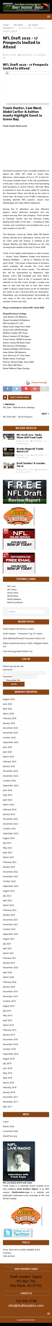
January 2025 (9, 766)
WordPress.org (10, 1136)
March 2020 (8, 977)
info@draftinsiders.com (26, 1305)
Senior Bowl (12, 593)
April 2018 (7, 1077)
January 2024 (9, 814)
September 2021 (10, 934)
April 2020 (7, 972)
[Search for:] (26, 611)
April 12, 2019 (24, 441)
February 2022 (9, 910)
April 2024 (7, 799)
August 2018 (9, 1058)
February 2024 (9, 809)
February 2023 (9, 862)
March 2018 (8, 1082)
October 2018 (9, 1049)
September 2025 (10, 742)
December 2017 (10, 1097)
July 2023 (7, 843)
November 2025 (10, 732)
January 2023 (9, 866)
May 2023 (7, 847)
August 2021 (9, 938)
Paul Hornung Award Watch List (17, 651)
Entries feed (8, 1126)
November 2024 (10, 775)
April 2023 (7, 852)
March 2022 (8, 905)
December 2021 (10, 919)
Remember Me (13, 680)
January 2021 (9, 962)
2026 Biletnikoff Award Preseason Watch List (24, 638)
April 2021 (7, 948)
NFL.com (11, 586)
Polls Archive (9, 1256)
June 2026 (7, 704)
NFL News (18, 25)
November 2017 (10, 1101)
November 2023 (10, 823)
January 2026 (9, 723)
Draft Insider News (19, 397)
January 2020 (9, 986)
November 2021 (10, 924)
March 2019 (8, 1025)
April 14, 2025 (10, 55)
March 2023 (8, 857)
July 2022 (7, 895)
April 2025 (7, 751)
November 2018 (10, 1044)
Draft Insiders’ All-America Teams (18, 628)
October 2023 (9, 828)
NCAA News (12, 596)
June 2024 (7, 790)
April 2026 (7, 708)
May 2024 (7, 795)
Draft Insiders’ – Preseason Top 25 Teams (22, 633)
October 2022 (9, 881)
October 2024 (9, 780)
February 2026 (9, 718)
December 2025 (10, 728)
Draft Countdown (15, 602)
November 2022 (10, 876)
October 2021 (9, 929)
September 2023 (10, 833)
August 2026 (9, 699)
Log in (6, 1121)
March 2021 (8, 953)
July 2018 (7, 1063)
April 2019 (7, 1020)
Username (7, 669)
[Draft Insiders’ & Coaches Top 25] (8, 465)
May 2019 (7, 1015)
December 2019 (10, 991)
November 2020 (10, 967)
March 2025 (8, 756)
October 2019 (9, 1001)
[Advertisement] (26, 148)
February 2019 (9, 1030)
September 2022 (10, 886)
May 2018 (7, 1073)
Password (7, 676)
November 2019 (10, 996)
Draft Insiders (26, 55)
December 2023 (10, 819)
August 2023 (9, 838)
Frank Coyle (8, 1186)
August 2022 (9, 890)
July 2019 (7, 1010)
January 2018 (9, 1092)
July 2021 (7, 943)
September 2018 (10, 1054)
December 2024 (10, 771)
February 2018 (9, 1087)
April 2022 (7, 900)
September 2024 (10, 785)
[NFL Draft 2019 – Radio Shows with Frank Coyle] (8, 437)
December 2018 (10, 1039)
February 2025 (9, 761)
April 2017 (7, 1106)
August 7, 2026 (24, 455)
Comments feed (10, 1131)
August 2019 (9, 1006)
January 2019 (9, 1034)
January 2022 (9, 914)
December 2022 (10, 871)
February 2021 (9, 958)
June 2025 (7, 747)
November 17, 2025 (26, 469)
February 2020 (9, 982)
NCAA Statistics (14, 599)
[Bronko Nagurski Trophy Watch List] (8, 452)
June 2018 (7, 1068)
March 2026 (8, 713)
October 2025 (9, 737)
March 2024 (8, 804)
